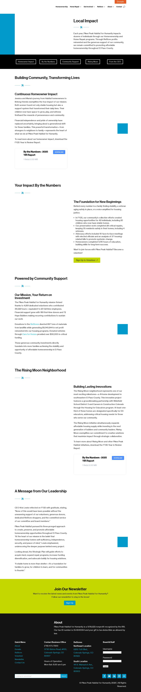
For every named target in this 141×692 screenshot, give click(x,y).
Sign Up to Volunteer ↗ (87, 260)
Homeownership (62, 7)
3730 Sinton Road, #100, (55, 649)
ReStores (34, 324)
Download (59, 152)
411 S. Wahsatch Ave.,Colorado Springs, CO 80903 (83, 668)
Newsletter (19, 659)
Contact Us (19, 662)
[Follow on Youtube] (109, 676)
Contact (119, 7)
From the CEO (115, 62)
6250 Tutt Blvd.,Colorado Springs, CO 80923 (83, 652)
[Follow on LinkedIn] (114, 676)
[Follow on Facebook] (104, 676)
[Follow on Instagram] (119, 676)
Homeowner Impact (26, 62)
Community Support (70, 62)
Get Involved (88, 7)
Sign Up (69, 603)
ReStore (100, 7)
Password (107, 657)
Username (107, 649)
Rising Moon (93, 62)
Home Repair (74, 7)
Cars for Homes (29, 334)
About (110, 7)
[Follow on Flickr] (124, 676)
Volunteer (19, 656)
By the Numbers (48, 62)
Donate (18, 649)
